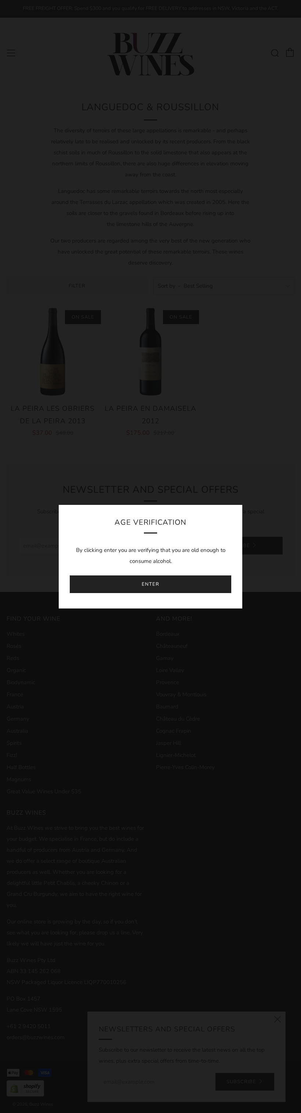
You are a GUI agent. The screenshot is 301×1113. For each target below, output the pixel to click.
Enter (150, 584)
